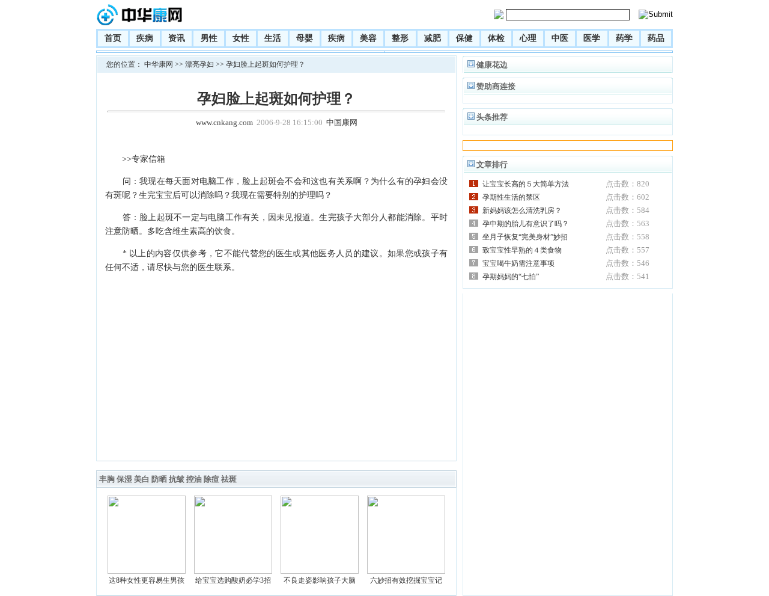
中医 (560, 38)
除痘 (211, 479)
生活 (272, 38)
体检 (496, 38)
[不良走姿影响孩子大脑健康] (320, 571)
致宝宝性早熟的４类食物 (522, 250)
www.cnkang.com (224, 122)
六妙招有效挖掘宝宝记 (406, 580)
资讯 (176, 38)
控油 (194, 479)
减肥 (432, 38)
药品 (656, 38)
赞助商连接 (495, 86)
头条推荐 (492, 116)
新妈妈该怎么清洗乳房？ (522, 210)
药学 (624, 38)
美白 (142, 479)
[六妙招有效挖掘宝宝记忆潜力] (406, 571)
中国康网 (341, 122)
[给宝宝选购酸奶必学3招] (233, 571)
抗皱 (176, 479)
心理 (528, 38)
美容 (368, 38)
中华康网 (158, 64)
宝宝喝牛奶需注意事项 (518, 263)
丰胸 (107, 479)
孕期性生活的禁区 (511, 197)
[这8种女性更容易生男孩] (147, 571)
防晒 (159, 479)
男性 (209, 38)
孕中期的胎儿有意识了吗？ (525, 224)
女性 (241, 38)
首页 (113, 38)
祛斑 (229, 479)
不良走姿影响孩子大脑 (320, 580)
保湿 (124, 479)
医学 (591, 38)
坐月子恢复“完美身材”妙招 (525, 237)
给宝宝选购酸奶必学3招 (233, 580)
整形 (400, 38)
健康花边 (492, 64)
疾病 (144, 38)
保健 (464, 38)
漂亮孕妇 (199, 64)
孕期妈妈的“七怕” (510, 276)
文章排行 (492, 164)
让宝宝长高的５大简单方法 (525, 184)
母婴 (304, 38)
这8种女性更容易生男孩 (146, 580)
